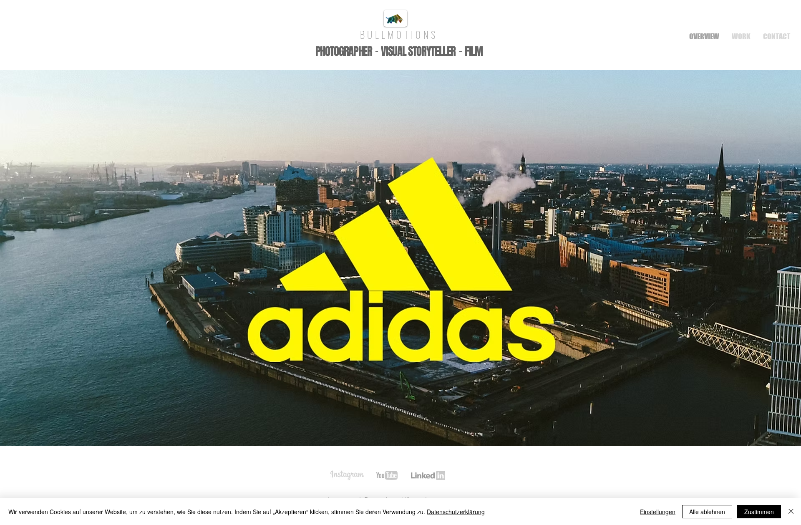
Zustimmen (759, 511)
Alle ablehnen (707, 511)
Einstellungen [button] (657, 511)
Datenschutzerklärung (456, 511)
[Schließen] (791, 511)
